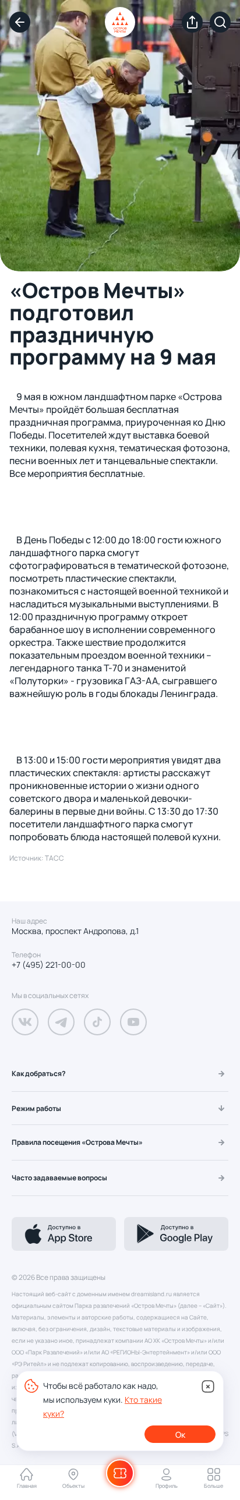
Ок (180, 1434)
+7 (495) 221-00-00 (49, 965)
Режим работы (36, 1108)
